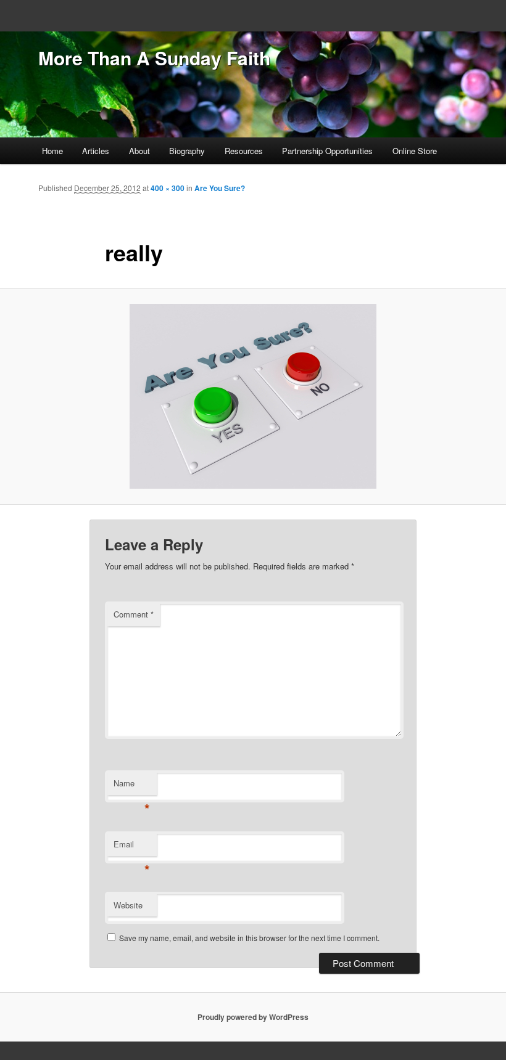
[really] (253, 396)
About (139, 151)
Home (52, 151)
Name (132, 786)
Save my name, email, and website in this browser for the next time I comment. (249, 937)
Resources (244, 151)
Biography (187, 151)
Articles (95, 151)
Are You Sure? (219, 188)
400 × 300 (168, 188)
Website (128, 905)
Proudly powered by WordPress (253, 1016)
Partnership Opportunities (327, 151)
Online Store (414, 151)
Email (132, 847)
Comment (134, 614)
